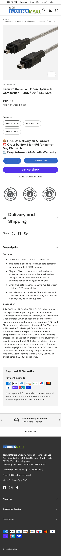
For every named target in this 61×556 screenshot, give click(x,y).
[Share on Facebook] (19, 233)
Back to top (30, 431)
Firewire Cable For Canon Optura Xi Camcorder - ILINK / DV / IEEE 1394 (29, 21)
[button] (56, 10)
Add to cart (41, 160)
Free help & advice (45, 2)
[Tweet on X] (13, 233)
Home (5, 19)
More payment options (30, 176)
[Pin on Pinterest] (26, 233)
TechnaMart (13, 549)
